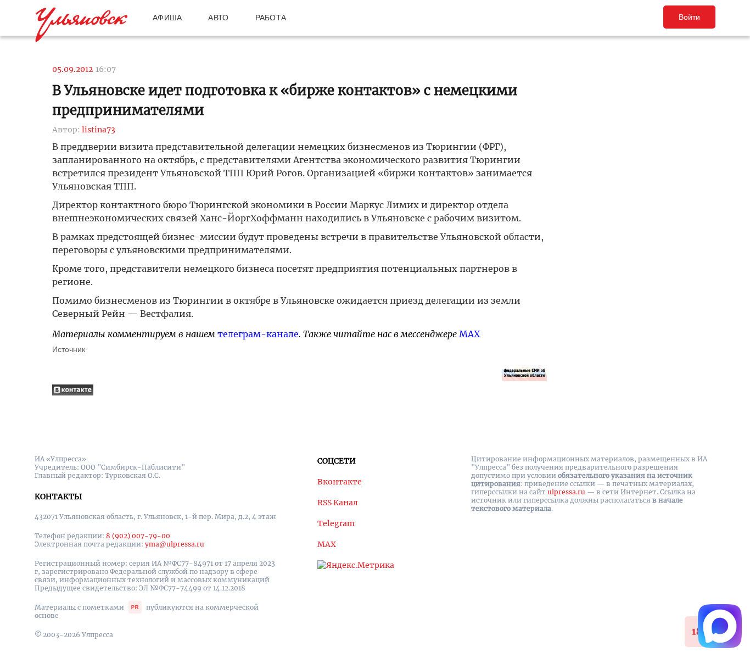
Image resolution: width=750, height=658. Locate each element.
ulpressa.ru (566, 492)
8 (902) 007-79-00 (138, 536)
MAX (469, 333)
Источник (68, 349)
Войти (689, 17)
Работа (271, 17)
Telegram (336, 523)
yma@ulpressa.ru (174, 544)
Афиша (167, 17)
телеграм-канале (258, 333)
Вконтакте (339, 482)
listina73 (98, 130)
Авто (218, 17)
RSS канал (337, 503)
